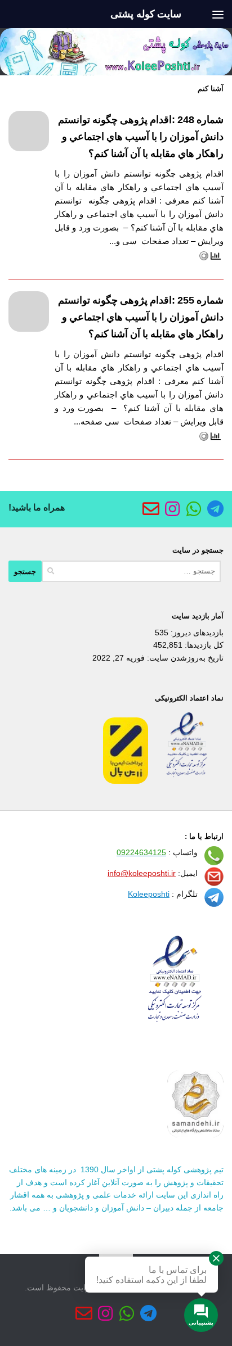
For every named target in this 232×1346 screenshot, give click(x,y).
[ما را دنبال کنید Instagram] (172, 508)
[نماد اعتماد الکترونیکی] (187, 780)
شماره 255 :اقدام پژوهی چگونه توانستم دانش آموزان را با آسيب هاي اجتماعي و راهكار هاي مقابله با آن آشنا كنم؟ (141, 317)
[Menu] (218, 14)
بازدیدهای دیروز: (196, 632)
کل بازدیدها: (203, 644)
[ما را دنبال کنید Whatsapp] (193, 508)
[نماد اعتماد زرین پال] (125, 780)
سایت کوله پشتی (145, 14)
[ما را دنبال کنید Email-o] (150, 508)
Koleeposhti (148, 893)
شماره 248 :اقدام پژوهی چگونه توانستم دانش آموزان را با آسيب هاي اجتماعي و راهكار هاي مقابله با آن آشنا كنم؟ (141, 136)
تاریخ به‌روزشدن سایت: (184, 657)
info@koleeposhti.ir (142, 873)
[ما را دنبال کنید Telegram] (215, 508)
